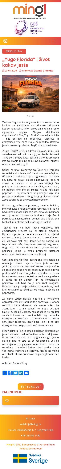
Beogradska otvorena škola (38, 444)
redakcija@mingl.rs (30, 424)
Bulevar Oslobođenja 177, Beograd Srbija (30, 430)
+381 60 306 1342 (30, 435)
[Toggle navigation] (53, 41)
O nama (30, 418)
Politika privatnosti (31, 448)
